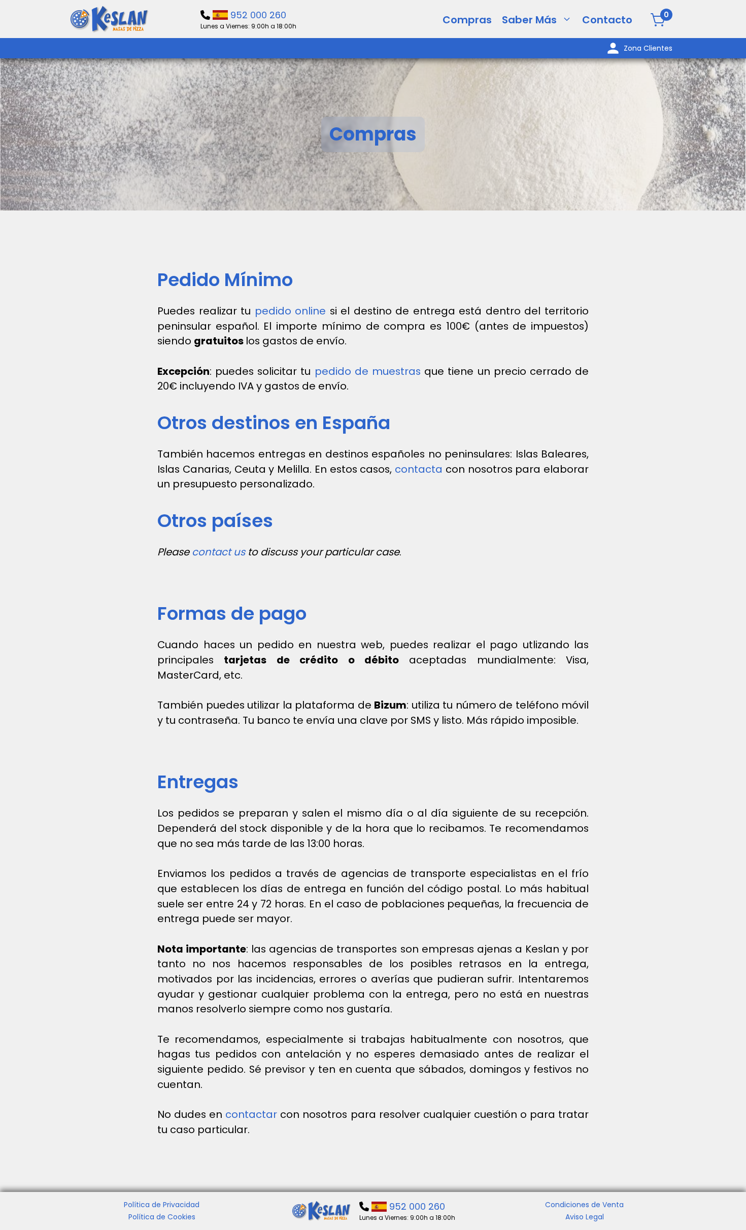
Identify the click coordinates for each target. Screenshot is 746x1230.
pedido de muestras (368, 371)
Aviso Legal (584, 1217)
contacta (420, 469)
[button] (567, 20)
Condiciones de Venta (584, 1205)
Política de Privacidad (161, 1205)
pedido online (290, 311)
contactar (252, 1114)
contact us (218, 552)
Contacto (607, 20)
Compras (467, 20)
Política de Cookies (161, 1217)
